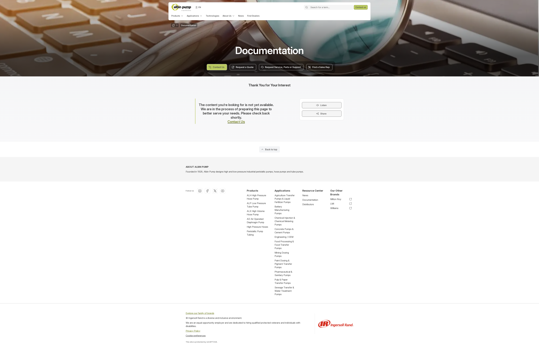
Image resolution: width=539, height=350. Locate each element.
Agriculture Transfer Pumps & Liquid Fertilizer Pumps (285, 199)
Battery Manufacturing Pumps (282, 210)
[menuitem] (177, 15)
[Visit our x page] (215, 191)
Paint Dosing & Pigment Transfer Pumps (283, 264)
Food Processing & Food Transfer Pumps (284, 245)
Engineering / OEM (284, 237)
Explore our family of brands (200, 313)
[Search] (306, 7)
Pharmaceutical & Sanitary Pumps (283, 273)
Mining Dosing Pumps (282, 254)
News (305, 195)
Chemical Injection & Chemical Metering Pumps (285, 221)
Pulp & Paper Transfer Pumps (283, 281)
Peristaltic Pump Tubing (255, 233)
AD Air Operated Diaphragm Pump (255, 221)
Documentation (310, 199)
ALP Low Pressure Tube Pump (256, 205)
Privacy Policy (193, 330)
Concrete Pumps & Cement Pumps (284, 231)
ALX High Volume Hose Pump (256, 213)
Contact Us (236, 122)
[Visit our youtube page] (222, 191)
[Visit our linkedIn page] (200, 191)
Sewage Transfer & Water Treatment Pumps (284, 291)
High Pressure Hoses (257, 226)
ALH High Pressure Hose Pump (256, 197)
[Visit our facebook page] (207, 191)
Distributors (308, 204)
